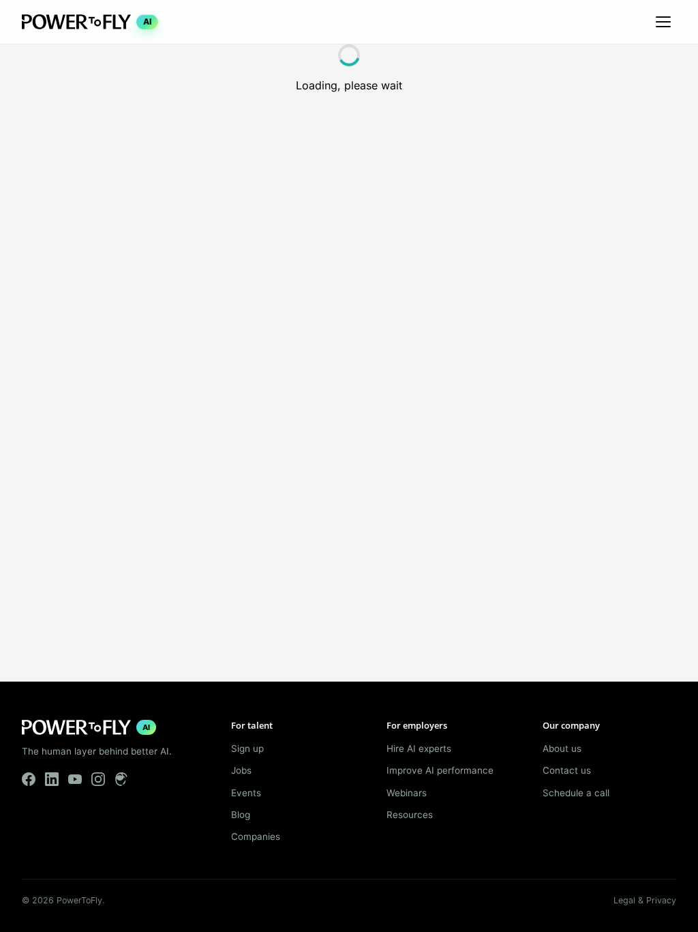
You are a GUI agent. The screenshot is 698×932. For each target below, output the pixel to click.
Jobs (241, 770)
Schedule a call (576, 792)
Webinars (406, 792)
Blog (240, 814)
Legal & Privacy (644, 900)
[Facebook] (28, 779)
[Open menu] (663, 22)
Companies (255, 836)
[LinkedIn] (52, 779)
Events (246, 792)
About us (562, 748)
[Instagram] (98, 779)
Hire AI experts (418, 748)
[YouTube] (75, 779)
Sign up (247, 748)
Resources (409, 814)
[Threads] (121, 779)
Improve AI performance (440, 770)
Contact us (567, 770)
